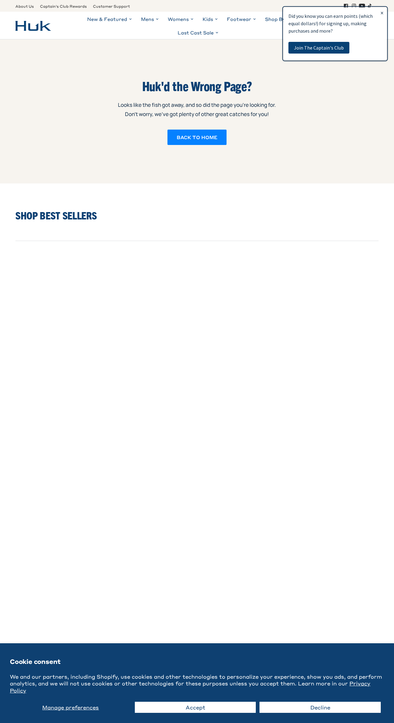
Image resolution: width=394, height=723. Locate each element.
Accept (195, 707)
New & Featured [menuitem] (107, 19)
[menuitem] (26, 6)
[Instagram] (354, 6)
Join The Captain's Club (319, 48)
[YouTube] (362, 6)
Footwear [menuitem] (239, 19)
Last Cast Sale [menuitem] (196, 33)
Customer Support (111, 6)
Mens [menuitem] (147, 19)
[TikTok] (370, 6)
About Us (24, 6)
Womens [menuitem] (178, 19)
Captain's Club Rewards (63, 6)
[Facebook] (346, 6)
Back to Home (197, 137)
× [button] (382, 13)
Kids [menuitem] (208, 19)
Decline (320, 707)
